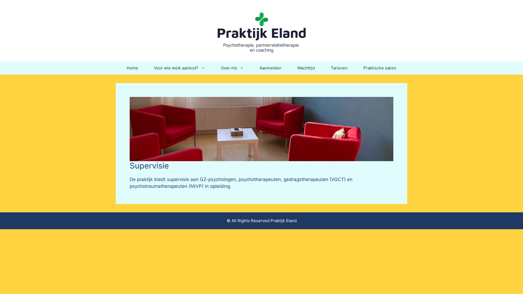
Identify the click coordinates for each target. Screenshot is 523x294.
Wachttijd (306, 68)
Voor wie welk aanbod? (176, 68)
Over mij (229, 68)
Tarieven (339, 68)
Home (132, 68)
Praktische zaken (379, 68)
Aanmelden (270, 68)
